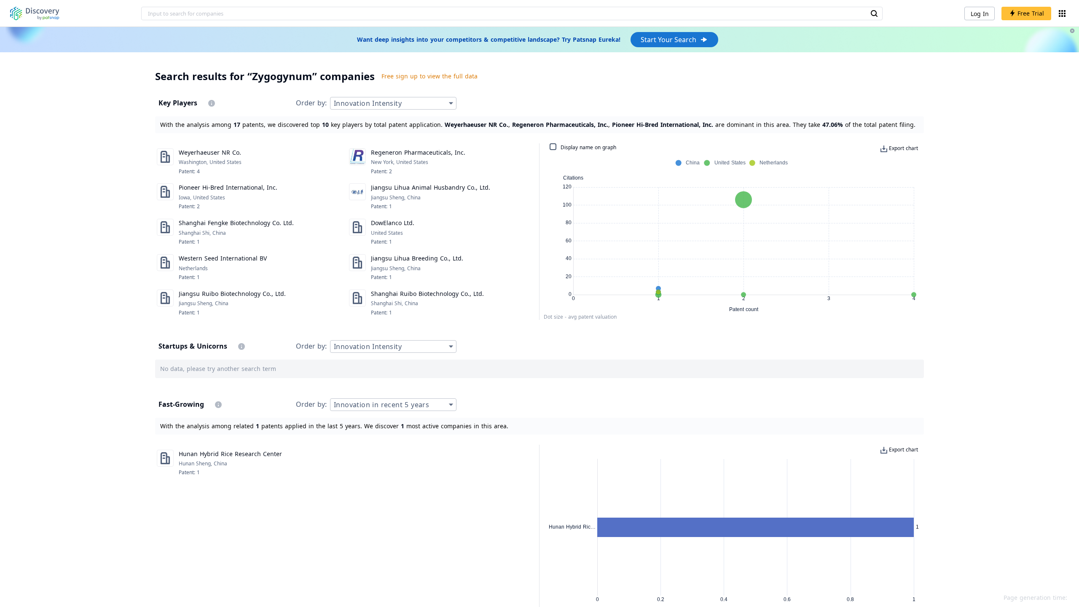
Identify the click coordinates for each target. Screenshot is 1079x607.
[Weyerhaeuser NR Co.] (165, 161)
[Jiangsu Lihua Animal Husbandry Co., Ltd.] (357, 196)
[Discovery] (34, 13)
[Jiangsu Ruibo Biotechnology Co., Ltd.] (165, 303)
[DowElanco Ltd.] (357, 232)
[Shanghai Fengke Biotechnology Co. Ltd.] (165, 232)
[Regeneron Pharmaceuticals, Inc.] (357, 161)
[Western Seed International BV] (165, 267)
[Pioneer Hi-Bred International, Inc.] (165, 196)
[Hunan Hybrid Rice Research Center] (165, 463)
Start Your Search (668, 39)
